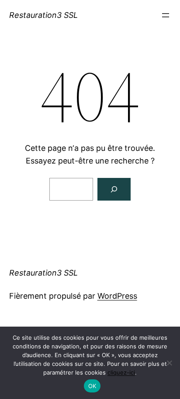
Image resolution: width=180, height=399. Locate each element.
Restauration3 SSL (43, 15)
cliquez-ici (121, 372)
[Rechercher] (114, 189)
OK (92, 385)
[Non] (169, 362)
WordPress (117, 295)
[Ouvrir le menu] (165, 15)
